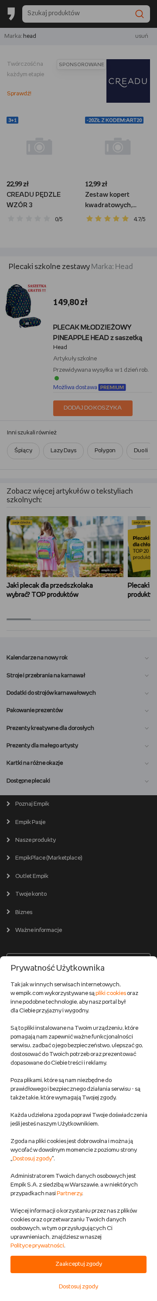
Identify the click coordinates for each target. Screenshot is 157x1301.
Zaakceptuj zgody (78, 1264)
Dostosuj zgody (32, 1159)
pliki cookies (111, 993)
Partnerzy (69, 1194)
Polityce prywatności (37, 1246)
